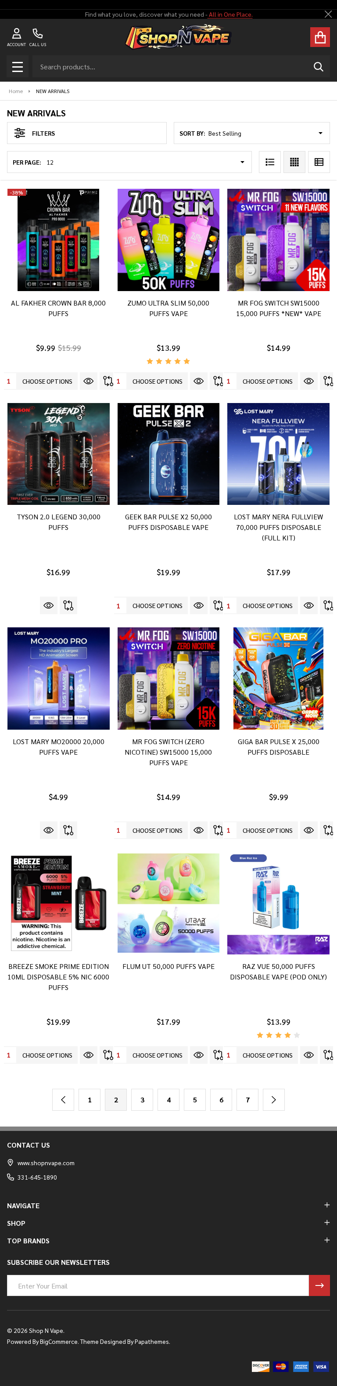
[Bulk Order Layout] (319, 162)
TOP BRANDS (28, 1240)
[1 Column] (270, 162)
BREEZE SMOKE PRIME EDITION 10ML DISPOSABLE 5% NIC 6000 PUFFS (58, 976)
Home (16, 90)
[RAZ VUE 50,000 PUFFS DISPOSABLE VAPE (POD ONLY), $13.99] (278, 903)
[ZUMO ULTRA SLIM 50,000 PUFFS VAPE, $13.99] (169, 240)
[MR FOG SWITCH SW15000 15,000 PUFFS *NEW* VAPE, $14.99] (278, 240)
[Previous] (63, 1100)
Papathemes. (152, 1341)
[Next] (274, 1100)
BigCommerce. (59, 1341)
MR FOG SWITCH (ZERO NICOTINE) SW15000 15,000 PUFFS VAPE (168, 752)
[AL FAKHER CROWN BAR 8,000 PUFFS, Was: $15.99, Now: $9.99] (58, 240)
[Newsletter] (319, 1285)
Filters (43, 133)
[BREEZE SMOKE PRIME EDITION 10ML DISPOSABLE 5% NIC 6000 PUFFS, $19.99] (58, 903)
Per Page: (27, 162)
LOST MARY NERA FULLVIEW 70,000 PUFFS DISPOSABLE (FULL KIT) (278, 527)
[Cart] (320, 37)
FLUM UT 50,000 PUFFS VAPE (168, 966)
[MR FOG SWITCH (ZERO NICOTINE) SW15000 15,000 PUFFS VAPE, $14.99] (169, 678)
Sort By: (192, 133)
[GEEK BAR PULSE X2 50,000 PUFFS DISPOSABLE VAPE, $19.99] (169, 454)
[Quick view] (88, 381)
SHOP (16, 1223)
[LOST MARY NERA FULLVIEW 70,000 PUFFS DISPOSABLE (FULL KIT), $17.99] (278, 454)
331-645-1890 (37, 1177)
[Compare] (108, 381)
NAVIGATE (23, 1205)
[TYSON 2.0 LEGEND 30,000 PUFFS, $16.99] (58, 454)
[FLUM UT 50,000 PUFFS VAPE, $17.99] (169, 903)
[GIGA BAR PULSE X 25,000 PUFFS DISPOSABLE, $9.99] (278, 678)
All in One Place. (229, 14)
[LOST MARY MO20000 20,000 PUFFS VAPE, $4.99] (58, 678)
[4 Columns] (294, 162)
